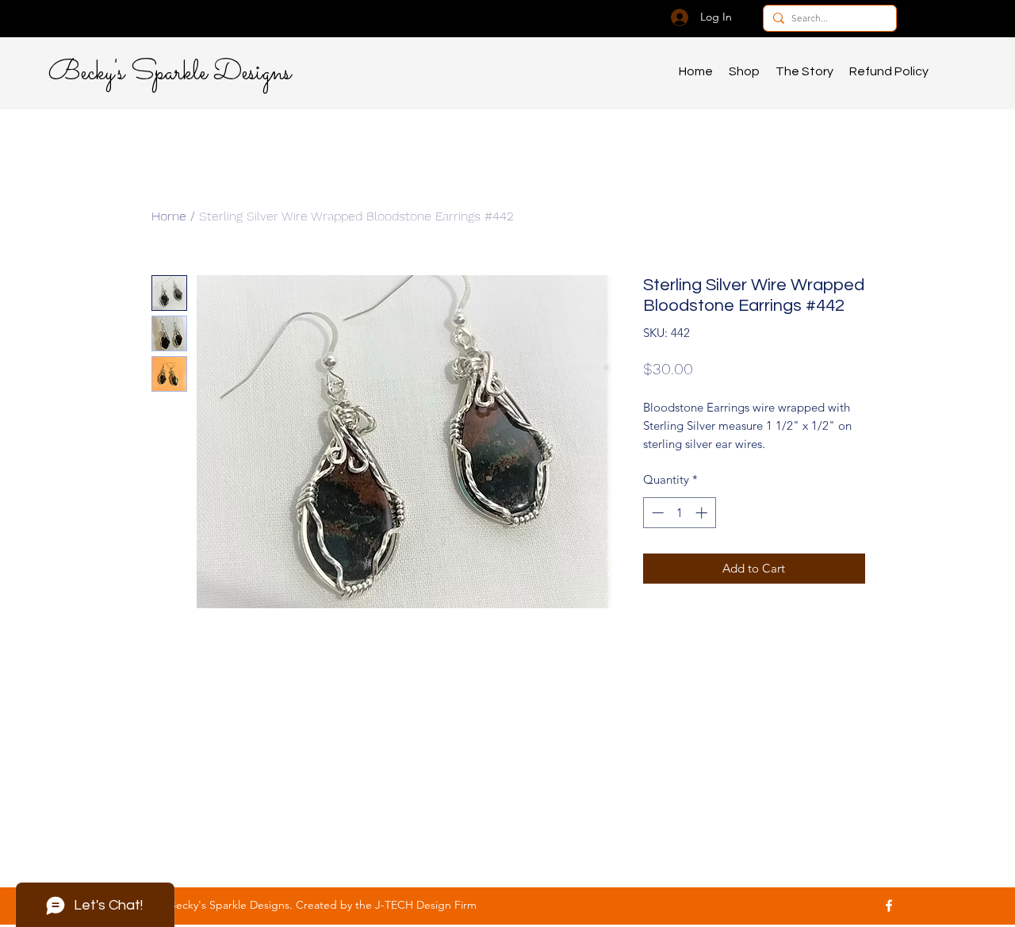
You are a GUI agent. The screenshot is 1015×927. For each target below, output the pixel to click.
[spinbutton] (679, 512)
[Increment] (703, 512)
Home (168, 216)
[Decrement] (656, 512)
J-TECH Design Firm (426, 905)
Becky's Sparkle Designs (169, 73)
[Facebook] (889, 906)
